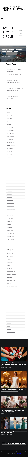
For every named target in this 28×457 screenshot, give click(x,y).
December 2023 (10, 206)
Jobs (8, 298)
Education (9, 277)
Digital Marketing (11, 274)
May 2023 (9, 224)
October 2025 (10, 142)
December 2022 (10, 239)
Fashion (9, 283)
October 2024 (10, 178)
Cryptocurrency (11, 271)
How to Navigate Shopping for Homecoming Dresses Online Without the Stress (13, 364)
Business (9, 268)
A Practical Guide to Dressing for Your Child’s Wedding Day (12, 410)
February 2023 (10, 233)
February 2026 (10, 130)
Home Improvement (12, 295)
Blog (8, 265)
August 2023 (10, 218)
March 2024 (10, 200)
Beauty (9, 259)
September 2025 (11, 145)
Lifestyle (9, 304)
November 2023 (11, 209)
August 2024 (10, 185)
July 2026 (9, 115)
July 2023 (9, 221)
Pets (8, 310)
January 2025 (10, 169)
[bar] (2, 18)
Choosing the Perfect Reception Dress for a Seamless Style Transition (13, 390)
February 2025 (10, 166)
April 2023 (9, 227)
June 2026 (9, 118)
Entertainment (11, 280)
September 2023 (11, 215)
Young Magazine (14, 443)
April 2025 (9, 160)
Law (8, 301)
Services (9, 317)
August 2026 (10, 112)
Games (8, 289)
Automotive (10, 256)
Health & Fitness (11, 292)
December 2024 (10, 172)
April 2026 (9, 124)
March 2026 (10, 127)
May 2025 (9, 157)
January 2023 (10, 236)
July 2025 (9, 151)
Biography (9, 262)
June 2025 (9, 154)
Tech (8, 326)
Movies (9, 307)
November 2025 (11, 139)
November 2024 (11, 175)
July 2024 (9, 188)
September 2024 (11, 181)
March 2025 (10, 163)
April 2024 (9, 197)
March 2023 (10, 230)
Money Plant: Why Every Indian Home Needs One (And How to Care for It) (15, 69)
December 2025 (10, 136)
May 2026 (9, 121)
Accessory (10, 253)
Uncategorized (11, 332)
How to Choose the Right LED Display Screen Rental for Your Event (14, 96)
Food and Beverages (12, 286)
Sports (9, 323)
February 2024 (10, 203)
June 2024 (9, 191)
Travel (4, 48)
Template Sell (18, 453)
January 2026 (10, 133)
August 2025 (10, 148)
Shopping (9, 320)
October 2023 (10, 212)
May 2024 (9, 194)
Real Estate (10, 313)
